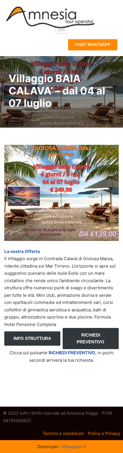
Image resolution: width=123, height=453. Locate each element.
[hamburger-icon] (61, 29)
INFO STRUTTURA (32, 338)
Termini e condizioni (63, 433)
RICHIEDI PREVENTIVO (90, 338)
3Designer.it (73, 446)
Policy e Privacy (104, 433)
